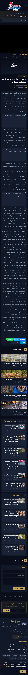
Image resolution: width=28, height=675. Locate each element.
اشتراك (6, 610)
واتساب (9, 339)
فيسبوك (22, 339)
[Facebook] (25, 637)
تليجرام (22, 343)
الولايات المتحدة (6, 655)
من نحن (12, 644)
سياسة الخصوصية (22, 649)
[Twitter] (21, 637)
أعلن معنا (24, 647)
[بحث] (25, 20)
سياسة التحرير (10, 647)
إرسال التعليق (18, 588)
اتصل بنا (17, 637)
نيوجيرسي (15, 655)
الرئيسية (24, 54)
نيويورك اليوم (16, 54)
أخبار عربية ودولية (22, 659)
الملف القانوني (10, 649)
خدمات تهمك (23, 662)
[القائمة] (25, 5)
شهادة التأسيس (9, 652)
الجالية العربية (13, 659)
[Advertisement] (14, 39)
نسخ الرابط (14, 343)
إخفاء (17, 671)
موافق (22, 671)
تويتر (15, 339)
